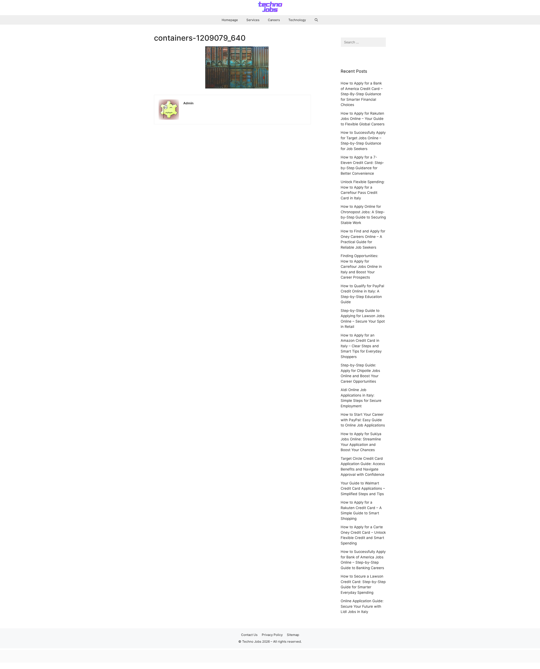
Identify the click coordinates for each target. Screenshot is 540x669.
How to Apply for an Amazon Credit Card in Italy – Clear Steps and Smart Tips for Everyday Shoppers (361, 346)
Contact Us (249, 635)
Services (252, 20)
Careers (274, 20)
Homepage (230, 20)
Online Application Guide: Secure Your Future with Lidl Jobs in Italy (362, 606)
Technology (297, 20)
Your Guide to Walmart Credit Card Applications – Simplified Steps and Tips (363, 488)
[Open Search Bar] (316, 20)
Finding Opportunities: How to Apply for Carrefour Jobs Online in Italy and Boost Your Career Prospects (361, 266)
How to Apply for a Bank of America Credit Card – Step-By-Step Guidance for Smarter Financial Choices (362, 94)
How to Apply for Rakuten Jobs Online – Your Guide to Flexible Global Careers (363, 118)
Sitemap (293, 635)
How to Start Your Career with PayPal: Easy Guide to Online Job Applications (363, 419)
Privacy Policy (272, 635)
